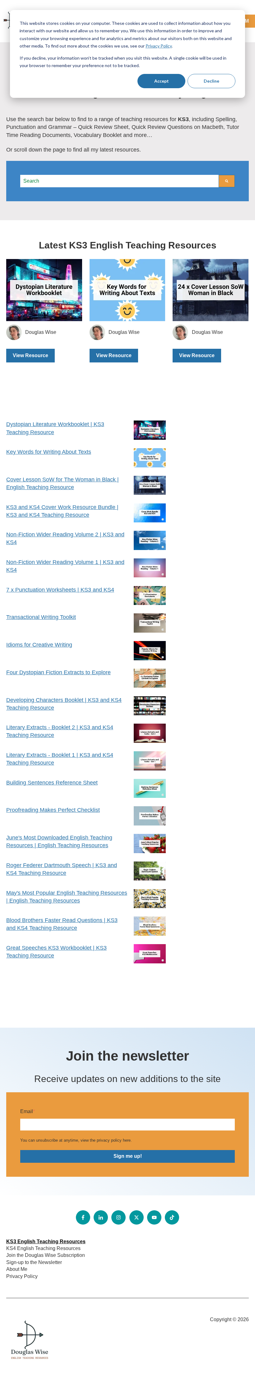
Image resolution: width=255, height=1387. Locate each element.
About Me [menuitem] (16, 1269)
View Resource (30, 355)
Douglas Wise (40, 332)
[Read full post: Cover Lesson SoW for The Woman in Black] (210, 290)
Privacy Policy (159, 45)
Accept (161, 81)
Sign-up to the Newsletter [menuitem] (34, 1262)
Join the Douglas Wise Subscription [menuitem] (45, 1255)
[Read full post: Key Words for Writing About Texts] (127, 290)
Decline (211, 81)
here (127, 1140)
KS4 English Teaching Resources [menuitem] (43, 1248)
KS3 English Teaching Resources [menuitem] (46, 1241)
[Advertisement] (210, 445)
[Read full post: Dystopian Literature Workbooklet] (44, 290)
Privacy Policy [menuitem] (22, 1276)
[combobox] (119, 181)
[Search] (227, 181)
